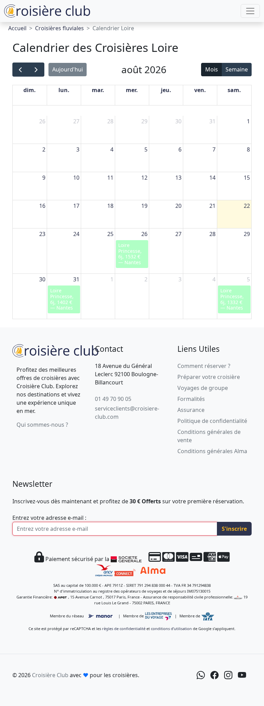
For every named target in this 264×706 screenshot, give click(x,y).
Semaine (237, 69)
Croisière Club (50, 675)
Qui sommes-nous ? (42, 424)
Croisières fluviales (59, 28)
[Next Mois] (36, 70)
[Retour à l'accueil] (55, 350)
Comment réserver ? (203, 366)
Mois (211, 69)
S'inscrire (234, 529)
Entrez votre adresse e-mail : (49, 518)
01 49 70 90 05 (113, 399)
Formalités (191, 399)
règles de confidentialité (123, 628)
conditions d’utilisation (171, 628)
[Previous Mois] (20, 70)
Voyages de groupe (202, 388)
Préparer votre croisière (208, 377)
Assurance (191, 410)
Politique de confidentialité (212, 421)
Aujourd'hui (67, 69)
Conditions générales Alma (212, 451)
